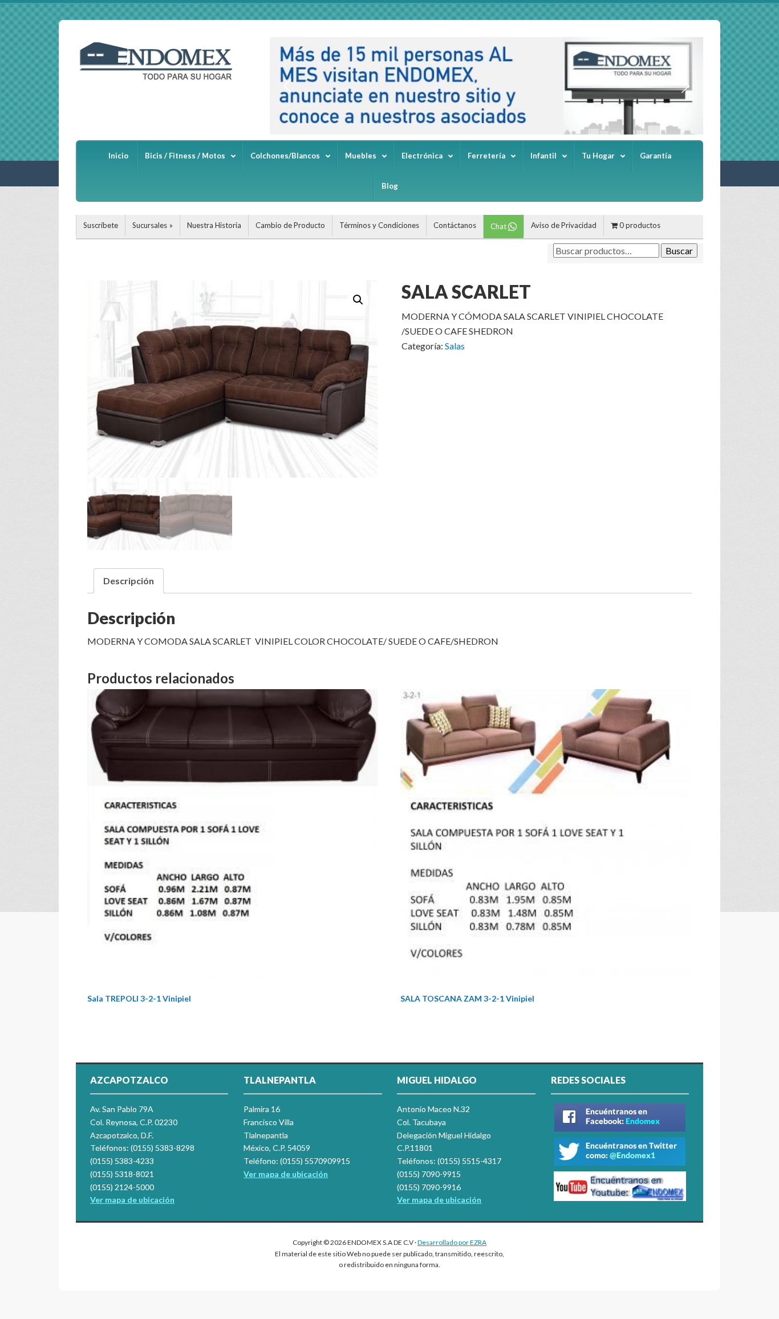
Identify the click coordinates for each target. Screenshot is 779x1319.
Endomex (161, 80)
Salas (455, 345)
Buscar (679, 250)
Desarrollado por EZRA (451, 1242)
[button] (287, 86)
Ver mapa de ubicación (286, 1174)
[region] (486, 86)
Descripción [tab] (128, 580)
